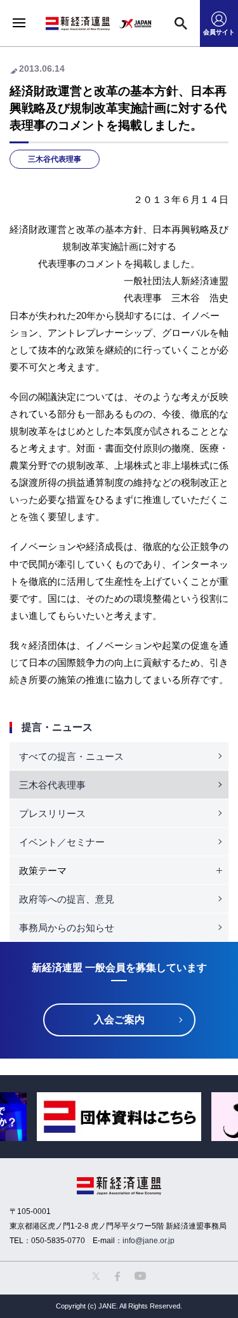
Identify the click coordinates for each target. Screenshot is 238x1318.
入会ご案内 (119, 1019)
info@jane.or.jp (148, 1240)
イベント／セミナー (62, 842)
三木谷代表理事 (54, 159)
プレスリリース (52, 813)
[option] (119, 1116)
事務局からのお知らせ (66, 927)
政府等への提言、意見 (66, 899)
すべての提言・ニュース (71, 756)
